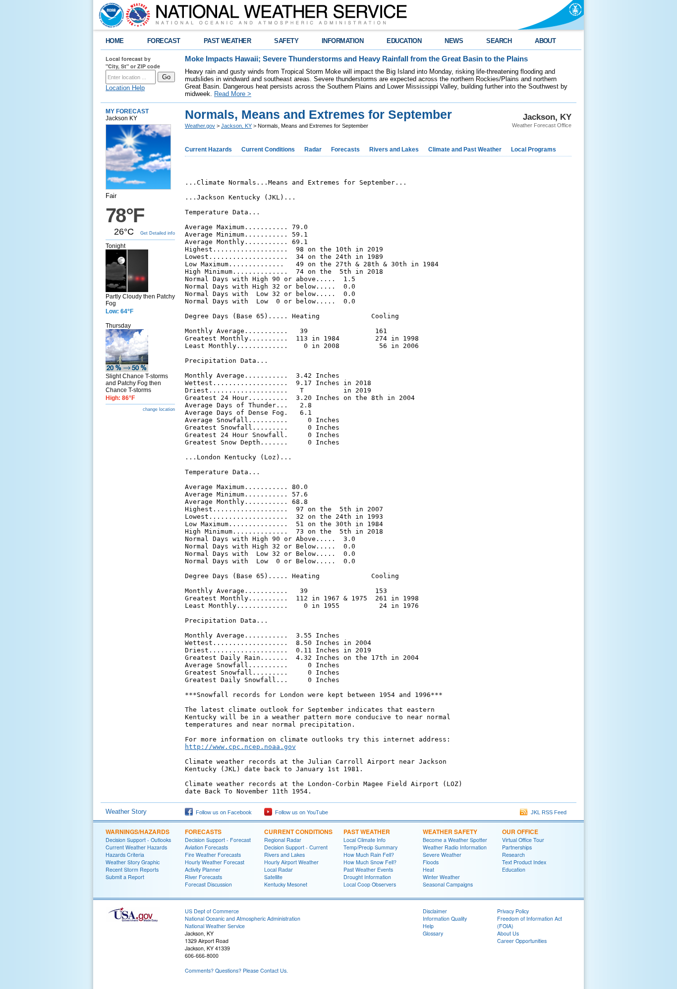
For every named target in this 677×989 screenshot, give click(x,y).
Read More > (232, 94)
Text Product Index (524, 862)
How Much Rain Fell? (368, 854)
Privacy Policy (513, 911)
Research (513, 854)
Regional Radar (282, 839)
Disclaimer (435, 911)
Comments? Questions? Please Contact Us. (236, 970)
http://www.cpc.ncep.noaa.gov (240, 746)
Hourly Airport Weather (291, 862)
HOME (115, 41)
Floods (431, 862)
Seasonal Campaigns (448, 884)
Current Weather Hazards (136, 847)
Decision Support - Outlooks (138, 839)
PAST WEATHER (227, 41)
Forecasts (345, 149)
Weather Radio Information (455, 847)
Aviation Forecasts (206, 847)
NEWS (454, 41)
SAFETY (286, 41)
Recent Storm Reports (132, 869)
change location (159, 409)
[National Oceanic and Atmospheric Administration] (109, 15)
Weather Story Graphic (133, 862)
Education (513, 869)
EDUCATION (404, 41)
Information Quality (445, 918)
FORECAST (163, 41)
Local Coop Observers (369, 884)
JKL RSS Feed (547, 812)
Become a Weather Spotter (455, 839)
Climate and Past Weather (465, 149)
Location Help (125, 88)
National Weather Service (215, 926)
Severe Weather (442, 854)
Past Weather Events (368, 869)
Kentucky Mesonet (285, 884)
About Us (508, 933)
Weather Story (126, 811)
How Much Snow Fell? (369, 862)
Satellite (273, 877)
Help (428, 926)
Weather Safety (450, 831)
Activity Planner (203, 869)
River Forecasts (203, 877)
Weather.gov (200, 126)
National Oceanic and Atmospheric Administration (242, 918)
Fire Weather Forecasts (213, 854)
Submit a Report (125, 877)
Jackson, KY (236, 126)
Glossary (433, 933)
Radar (313, 149)
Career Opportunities (522, 940)
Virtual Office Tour (523, 839)
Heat (428, 869)
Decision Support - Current (296, 847)
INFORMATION (342, 41)
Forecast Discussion (208, 884)
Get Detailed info (157, 233)
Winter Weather (441, 877)
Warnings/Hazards (137, 831)
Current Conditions (268, 149)
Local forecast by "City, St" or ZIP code (133, 62)
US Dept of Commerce (212, 911)
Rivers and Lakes (394, 149)
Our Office (520, 831)
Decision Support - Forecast (218, 839)
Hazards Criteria (125, 854)
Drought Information (367, 877)
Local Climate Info (364, 839)
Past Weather (366, 831)
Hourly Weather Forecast (214, 862)
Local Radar (278, 869)
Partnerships (517, 847)
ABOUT (545, 41)
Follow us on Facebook (222, 812)
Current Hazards (208, 149)
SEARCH (498, 41)
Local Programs (533, 149)
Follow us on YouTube (300, 812)
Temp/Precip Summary (370, 847)
